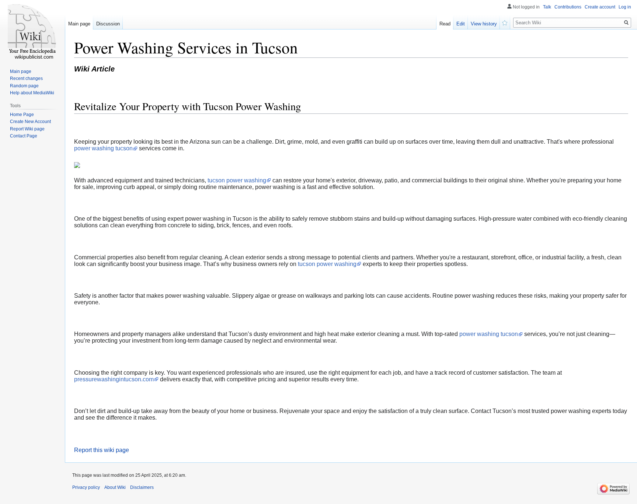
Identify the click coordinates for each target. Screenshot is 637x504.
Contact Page (23, 136)
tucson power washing (237, 180)
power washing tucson (103, 148)
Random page (24, 85)
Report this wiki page (101, 450)
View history (484, 24)
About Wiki (115, 487)
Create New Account (30, 121)
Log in (625, 7)
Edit (460, 24)
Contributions (567, 7)
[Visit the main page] (32, 29)
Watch (505, 22)
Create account (600, 7)
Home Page (22, 114)
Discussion (108, 24)
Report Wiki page (27, 129)
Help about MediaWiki (32, 92)
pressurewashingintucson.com (114, 379)
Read (444, 24)
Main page (79, 24)
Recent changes (26, 78)
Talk (547, 7)
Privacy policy (86, 487)
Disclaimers (142, 487)
